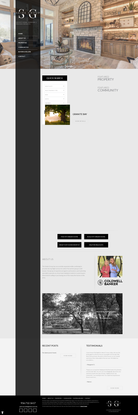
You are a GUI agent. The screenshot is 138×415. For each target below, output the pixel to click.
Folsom (82, 318)
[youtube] (35, 410)
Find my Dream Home (69, 237)
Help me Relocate (96, 245)
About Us (22, 38)
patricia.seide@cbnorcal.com (28, 406)
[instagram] (25, 410)
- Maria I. (89, 382)
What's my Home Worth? (69, 245)
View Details (105, 107)
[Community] (82, 94)
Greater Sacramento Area (106, 311)
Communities (23, 47)
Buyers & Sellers (24, 52)
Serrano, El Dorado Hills (58, 311)
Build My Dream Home (96, 237)
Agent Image (83, 406)
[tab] (66, 66)
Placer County (58, 318)
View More (68, 355)
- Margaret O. (90, 364)
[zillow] (30, 410)
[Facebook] (21, 410)
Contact (21, 56)
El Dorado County (58, 325)
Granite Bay (82, 311)
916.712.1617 (28, 403)
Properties (22, 43)
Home (20, 33)
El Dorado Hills (106, 318)
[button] (2, 412)
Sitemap (63, 406)
